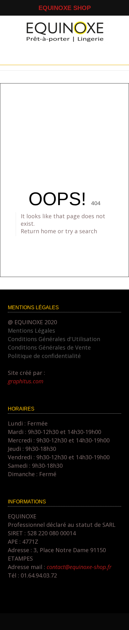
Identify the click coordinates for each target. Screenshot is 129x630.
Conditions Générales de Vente (49, 347)
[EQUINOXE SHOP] (65, 42)
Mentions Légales (31, 330)
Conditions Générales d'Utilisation (54, 339)
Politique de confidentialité (44, 356)
